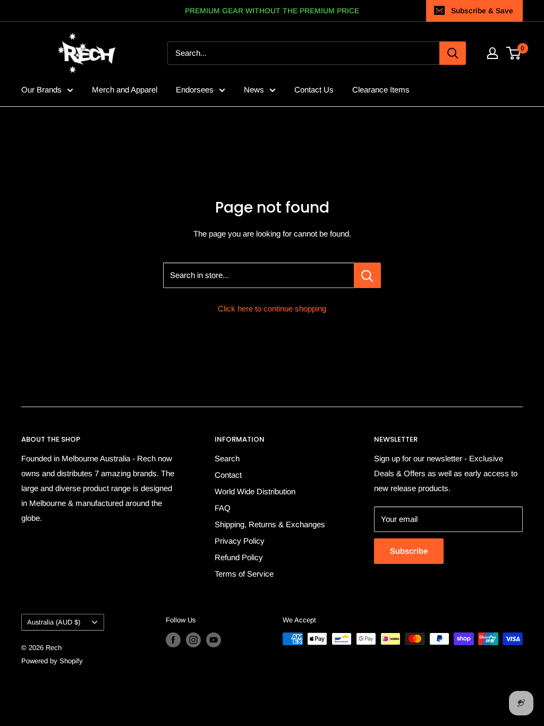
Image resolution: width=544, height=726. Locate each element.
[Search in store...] (367, 275)
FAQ (223, 507)
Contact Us (314, 89)
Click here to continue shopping (272, 308)
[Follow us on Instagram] (193, 639)
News (254, 89)
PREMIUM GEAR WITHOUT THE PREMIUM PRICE (272, 10)
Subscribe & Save (482, 10)
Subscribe (409, 550)
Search (227, 458)
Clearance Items (381, 89)
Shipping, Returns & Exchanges (270, 524)
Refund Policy (239, 557)
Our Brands (41, 89)
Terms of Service (244, 573)
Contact (228, 474)
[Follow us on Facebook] (173, 639)
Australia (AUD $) (53, 622)
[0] (514, 53)
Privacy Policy (240, 540)
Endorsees (195, 89)
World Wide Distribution (255, 491)
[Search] (452, 53)
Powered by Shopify (52, 661)
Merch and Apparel (124, 89)
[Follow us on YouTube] (213, 639)
